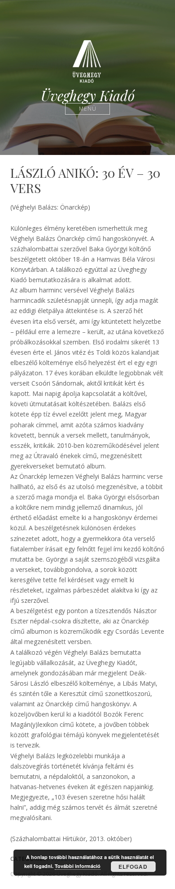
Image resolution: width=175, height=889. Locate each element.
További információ (78, 866)
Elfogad (133, 867)
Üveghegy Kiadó (88, 95)
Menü (87, 108)
